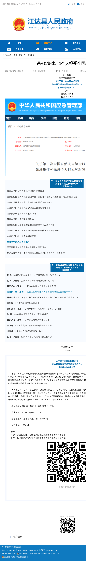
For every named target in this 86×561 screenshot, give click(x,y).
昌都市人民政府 (35, 4)
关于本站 (5, 547)
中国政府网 (5, 4)
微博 (73, 4)
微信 (82, 4)
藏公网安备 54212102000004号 (29, 553)
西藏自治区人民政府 (19, 4)
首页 (15, 55)
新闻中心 (22, 55)
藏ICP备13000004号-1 (9, 553)
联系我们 (18, 547)
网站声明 (11, 547)
